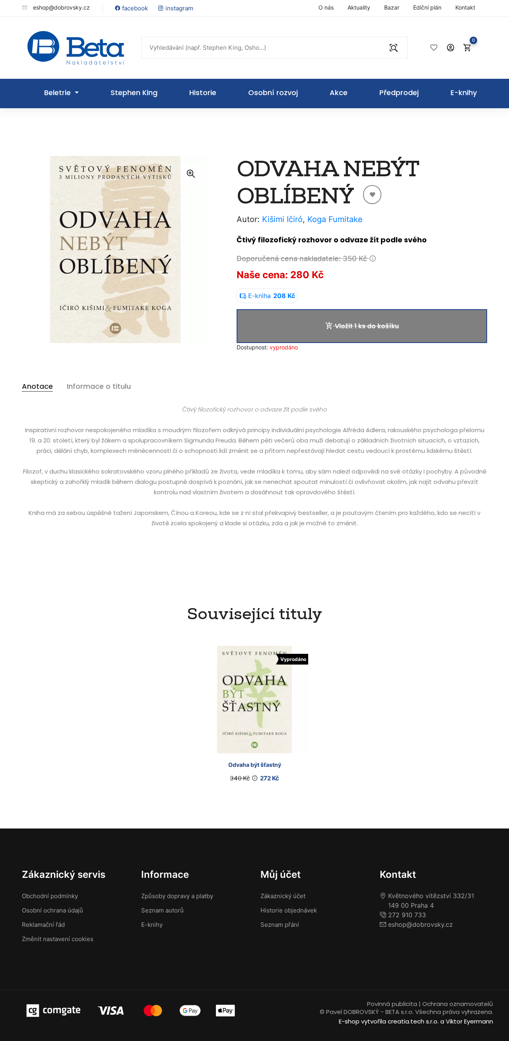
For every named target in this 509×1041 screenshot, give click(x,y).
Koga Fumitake (335, 219)
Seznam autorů (162, 910)
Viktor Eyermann (469, 1021)
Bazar (391, 7)
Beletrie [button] (58, 92)
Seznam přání (279, 924)
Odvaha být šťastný (254, 764)
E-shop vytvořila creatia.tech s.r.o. (389, 1021)
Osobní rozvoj (273, 92)
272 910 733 (406, 915)
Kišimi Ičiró (282, 219)
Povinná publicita (392, 1004)
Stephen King (134, 92)
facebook (134, 8)
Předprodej (399, 92)
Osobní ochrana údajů (52, 910)
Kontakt (465, 7)
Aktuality (359, 7)
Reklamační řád (43, 924)
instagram (178, 8)
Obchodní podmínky (50, 896)
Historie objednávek (288, 910)
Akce (339, 92)
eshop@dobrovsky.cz (60, 7)
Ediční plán (427, 7)
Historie (202, 92)
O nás (326, 7)
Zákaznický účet (282, 896)
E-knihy (464, 92)
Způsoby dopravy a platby (177, 896)
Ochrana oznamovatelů (457, 1004)
